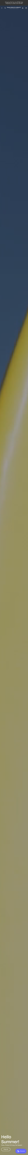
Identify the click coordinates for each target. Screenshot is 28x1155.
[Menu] (2, 8)
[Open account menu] (22, 8)
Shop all (6, 1149)
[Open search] (5, 8)
